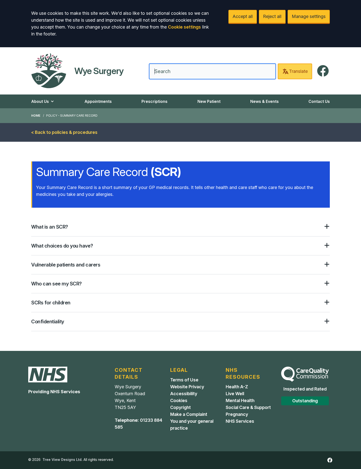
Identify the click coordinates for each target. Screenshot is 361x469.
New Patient (209, 101)
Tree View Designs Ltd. (62, 459)
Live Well (235, 393)
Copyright (180, 407)
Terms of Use (184, 379)
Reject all (272, 16)
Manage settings (309, 16)
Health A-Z (237, 386)
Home (35, 115)
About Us (40, 101)
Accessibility (183, 393)
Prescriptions (154, 101)
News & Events (264, 101)
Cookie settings (184, 27)
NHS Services (240, 421)
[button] (180, 226)
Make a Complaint (188, 414)
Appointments (98, 101)
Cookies (178, 400)
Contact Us (319, 101)
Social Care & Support (248, 407)
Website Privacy (187, 386)
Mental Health (240, 400)
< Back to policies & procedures (64, 132)
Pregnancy (237, 414)
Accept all (243, 16)
